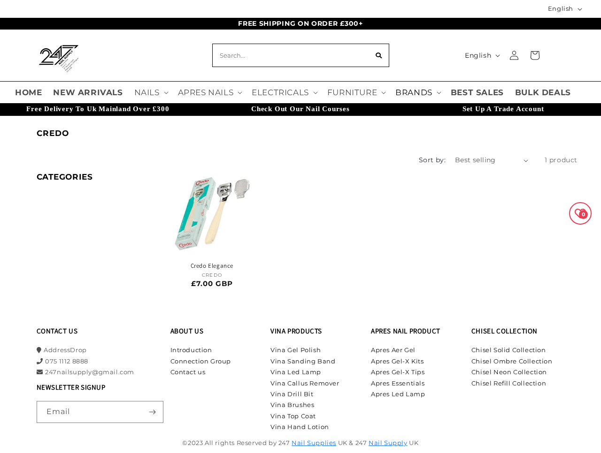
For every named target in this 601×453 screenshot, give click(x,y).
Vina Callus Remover (304, 383)
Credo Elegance (212, 266)
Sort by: (432, 160)
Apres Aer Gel (393, 350)
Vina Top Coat (293, 416)
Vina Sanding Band (302, 361)
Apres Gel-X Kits (397, 361)
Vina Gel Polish (295, 350)
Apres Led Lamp (398, 394)
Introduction (191, 350)
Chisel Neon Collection (509, 372)
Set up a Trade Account (503, 109)
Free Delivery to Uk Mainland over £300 (97, 109)
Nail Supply (388, 442)
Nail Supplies (314, 442)
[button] (150, 92)
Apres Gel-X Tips (398, 372)
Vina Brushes (292, 404)
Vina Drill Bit (291, 394)
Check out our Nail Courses (300, 109)
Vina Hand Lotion (299, 426)
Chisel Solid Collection (508, 350)
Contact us (188, 372)
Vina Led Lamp (295, 372)
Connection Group (200, 361)
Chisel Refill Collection (508, 383)
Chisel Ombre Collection (512, 361)
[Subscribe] (152, 412)
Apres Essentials (398, 383)
